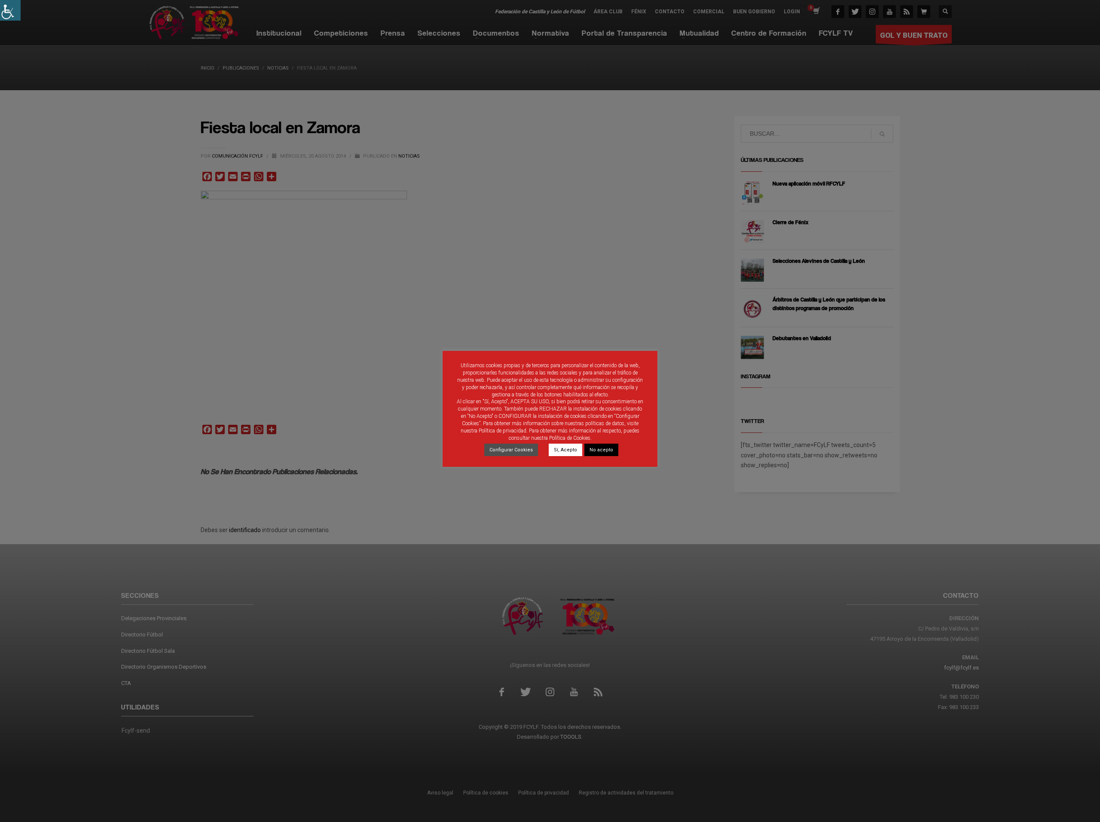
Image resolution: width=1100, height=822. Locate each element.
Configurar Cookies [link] (511, 450)
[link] (10, 10)
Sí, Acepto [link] (565, 450)
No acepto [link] (601, 450)
